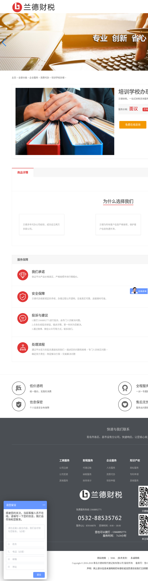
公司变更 (63, 474)
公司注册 (63, 468)
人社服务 (110, 468)
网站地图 (101, 558)
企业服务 (33, 78)
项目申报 (110, 480)
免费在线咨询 (132, 124)
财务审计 (87, 480)
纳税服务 (87, 474)
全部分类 (22, 78)
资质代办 (44, 78)
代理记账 (87, 468)
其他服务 (63, 480)
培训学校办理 (57, 78)
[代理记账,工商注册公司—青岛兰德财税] (33, 7)
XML (112, 558)
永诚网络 (135, 558)
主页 (14, 78)
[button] (4, 42)
